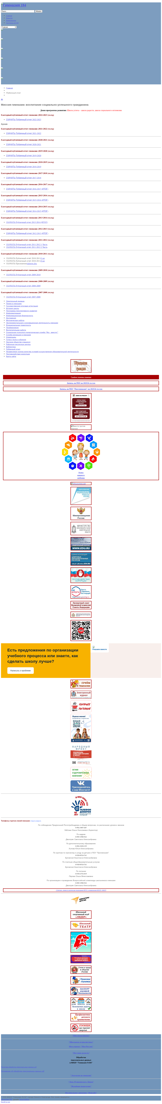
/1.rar (42, 258)
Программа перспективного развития (21, 311)
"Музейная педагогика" (81, 1086)
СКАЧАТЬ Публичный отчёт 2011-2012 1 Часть (26, 244)
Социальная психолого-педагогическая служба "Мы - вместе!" (32, 332)
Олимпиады (11, 337)
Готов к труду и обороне (16, 339)
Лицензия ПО (6, 1099)
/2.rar (42, 260)
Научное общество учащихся (18, 342)
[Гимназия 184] (13, 5)
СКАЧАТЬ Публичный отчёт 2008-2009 (23, 285)
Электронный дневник (15, 301)
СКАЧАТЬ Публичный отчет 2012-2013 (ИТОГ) (27, 233)
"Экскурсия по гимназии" (81, 1075)
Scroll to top (5, 1102)
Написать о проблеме (20, 671)
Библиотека (11, 347)
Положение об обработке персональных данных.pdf (22, 1071)
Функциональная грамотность (18, 325)
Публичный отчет (13, 349)
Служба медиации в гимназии (18, 335)
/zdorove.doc (32, 263)
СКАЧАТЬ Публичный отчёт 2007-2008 (23, 296)
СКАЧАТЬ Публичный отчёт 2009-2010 (23, 274)
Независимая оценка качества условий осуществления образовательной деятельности (42, 351)
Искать (38, 11)
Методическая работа (15, 320)
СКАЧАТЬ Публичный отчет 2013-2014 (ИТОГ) (27, 222)
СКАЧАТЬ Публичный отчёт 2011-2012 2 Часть (26, 247)
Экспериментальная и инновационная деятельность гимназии (32, 323)
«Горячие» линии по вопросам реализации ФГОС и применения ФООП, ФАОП (81, 890)
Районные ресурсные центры (18, 344)
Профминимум (12, 327)
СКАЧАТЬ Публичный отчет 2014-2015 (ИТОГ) (27, 211)
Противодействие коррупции (18, 354)
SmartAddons (24, 1099)
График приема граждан (81, 377)
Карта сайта (11, 356)
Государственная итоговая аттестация (22, 306)
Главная (9, 88)
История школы (12, 308)
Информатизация (13, 313)
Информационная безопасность (19, 315)
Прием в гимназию (14, 303)
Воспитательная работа (16, 330)
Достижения (11, 318)
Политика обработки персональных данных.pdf (18, 1067)
